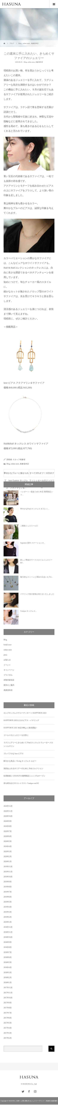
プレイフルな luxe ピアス (13, 754)
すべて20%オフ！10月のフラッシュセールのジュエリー (41, 474)
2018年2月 (8, 977)
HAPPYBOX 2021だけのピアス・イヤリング (21, 720)
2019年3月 (8, 912)
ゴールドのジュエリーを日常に (16, 735)
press (5, 655)
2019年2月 (8, 917)
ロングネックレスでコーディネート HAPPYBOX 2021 (25, 713)
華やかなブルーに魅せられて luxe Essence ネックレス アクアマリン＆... (16, 474)
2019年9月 (8, 882)
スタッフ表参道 (19, 460)
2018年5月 (8, 962)
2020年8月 (8, 826)
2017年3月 (8, 1033)
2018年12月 (8, 927)
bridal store (7, 645)
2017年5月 (8, 1023)
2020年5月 (8, 841)
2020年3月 (8, 851)
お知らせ (7, 660)
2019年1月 (8, 922)
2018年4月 (8, 967)
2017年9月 (8, 1003)
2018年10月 (8, 937)
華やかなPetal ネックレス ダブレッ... (34, 509)
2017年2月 (8, 1038)
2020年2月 (8, 856)
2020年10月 (8, 816)
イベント (7, 665)
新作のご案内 (9, 685)
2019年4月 (8, 907)
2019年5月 (8, 902)
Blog (25, 62)
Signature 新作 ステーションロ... (32, 543)
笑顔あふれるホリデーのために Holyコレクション (23, 768)
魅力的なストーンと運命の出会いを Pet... (36, 577)
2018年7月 (8, 952)
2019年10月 (8, 877)
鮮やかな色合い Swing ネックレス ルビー (20, 761)
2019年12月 (8, 867)
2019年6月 (8, 897)
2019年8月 (8, 887)
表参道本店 (39, 62)
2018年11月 (8, 932)
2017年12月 (8, 988)
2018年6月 (8, 957)
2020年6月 (8, 836)
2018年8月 (8, 947)
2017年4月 (8, 1028)
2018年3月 (8, 972)
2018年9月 (8, 942)
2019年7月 (8, 892)
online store (31, 62)
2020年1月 (8, 862)
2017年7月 (8, 1013)
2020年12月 (8, 806)
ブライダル (8, 675)
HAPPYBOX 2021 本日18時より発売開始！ (21, 728)
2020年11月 (8, 811)
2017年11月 (8, 993)
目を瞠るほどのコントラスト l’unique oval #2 (21, 783)
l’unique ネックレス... (28, 611)
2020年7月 (8, 831)
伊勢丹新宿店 (9, 680)
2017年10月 (8, 998)
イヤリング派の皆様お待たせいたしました (37, 594)
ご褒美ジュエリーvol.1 (29, 526)
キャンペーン (9, 670)
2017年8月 (8, 1008)
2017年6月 (8, 1018)
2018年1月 (8, 983)
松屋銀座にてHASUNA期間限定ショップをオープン (24, 776)
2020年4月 (8, 846)
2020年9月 (8, 821)
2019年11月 (8, 872)
